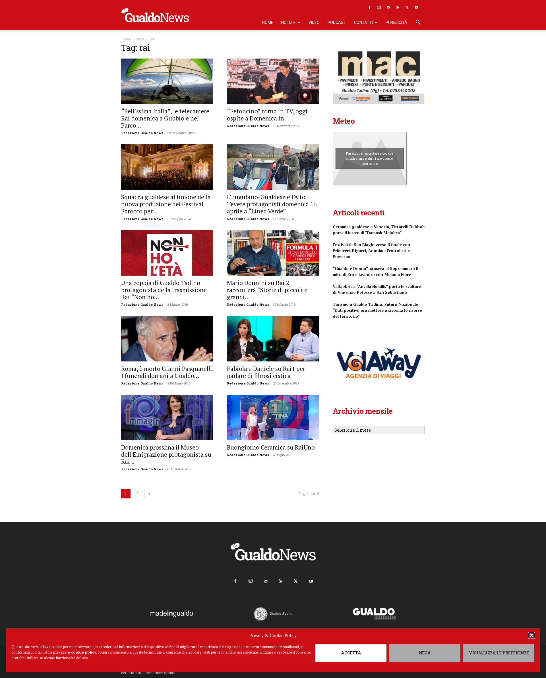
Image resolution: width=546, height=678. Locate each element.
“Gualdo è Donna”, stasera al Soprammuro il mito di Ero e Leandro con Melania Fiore (375, 271)
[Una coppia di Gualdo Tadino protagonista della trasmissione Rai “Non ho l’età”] (167, 253)
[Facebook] (369, 7)
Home (267, 22)
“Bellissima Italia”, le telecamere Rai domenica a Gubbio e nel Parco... (165, 118)
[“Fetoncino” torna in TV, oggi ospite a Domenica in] (273, 81)
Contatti (363, 22)
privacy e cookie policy (74, 652)
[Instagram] (379, 7)
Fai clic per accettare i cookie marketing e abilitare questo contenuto (369, 158)
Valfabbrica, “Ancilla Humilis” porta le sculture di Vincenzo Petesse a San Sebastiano (377, 289)
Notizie (288, 22)
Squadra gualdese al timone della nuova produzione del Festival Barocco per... (166, 204)
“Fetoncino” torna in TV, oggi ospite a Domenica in (267, 114)
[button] (531, 635)
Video (314, 22)
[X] (407, 7)
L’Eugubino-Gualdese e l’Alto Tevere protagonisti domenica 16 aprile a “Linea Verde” (272, 204)
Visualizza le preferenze (499, 653)
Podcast (337, 22)
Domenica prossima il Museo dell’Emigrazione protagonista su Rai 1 (166, 454)
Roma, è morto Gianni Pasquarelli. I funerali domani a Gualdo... (167, 372)
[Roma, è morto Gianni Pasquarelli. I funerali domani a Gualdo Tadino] (167, 338)
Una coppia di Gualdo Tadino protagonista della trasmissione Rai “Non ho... (164, 290)
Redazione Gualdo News (142, 133)
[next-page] (149, 493)
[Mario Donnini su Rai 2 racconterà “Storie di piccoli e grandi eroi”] (273, 253)
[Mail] (388, 7)
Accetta (351, 653)
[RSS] (397, 7)
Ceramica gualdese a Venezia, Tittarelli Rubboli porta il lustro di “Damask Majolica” (379, 229)
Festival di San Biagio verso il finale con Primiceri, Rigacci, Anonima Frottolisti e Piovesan (371, 250)
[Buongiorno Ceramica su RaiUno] (273, 417)
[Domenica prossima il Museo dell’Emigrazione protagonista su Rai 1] (167, 417)
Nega (425, 653)
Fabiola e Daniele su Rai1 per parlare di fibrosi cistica (266, 372)
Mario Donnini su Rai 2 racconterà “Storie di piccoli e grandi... (267, 290)
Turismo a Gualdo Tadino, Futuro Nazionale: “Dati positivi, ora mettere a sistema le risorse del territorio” (377, 310)
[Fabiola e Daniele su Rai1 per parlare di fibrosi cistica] (273, 338)
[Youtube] (416, 7)
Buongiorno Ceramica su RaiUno (271, 447)
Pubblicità (396, 22)
